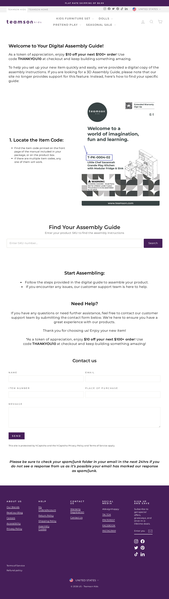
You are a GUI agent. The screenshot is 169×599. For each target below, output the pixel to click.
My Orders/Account (47, 508)
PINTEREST (108, 520)
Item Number (19, 388)
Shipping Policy (47, 521)
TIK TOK (106, 514)
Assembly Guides (43, 527)
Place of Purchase (101, 388)
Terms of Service (98, 445)
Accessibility (14, 523)
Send (16, 436)
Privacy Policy (76, 445)
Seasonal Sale (99, 24)
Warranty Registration (77, 510)
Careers (11, 518)
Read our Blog (15, 512)
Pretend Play (66, 24)
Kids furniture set (73, 18)
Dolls (104, 18)
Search (153, 243)
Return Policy (46, 515)
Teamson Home (38, 9)
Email (90, 372)
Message (15, 404)
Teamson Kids (17, 9)
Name (13, 372)
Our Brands (13, 507)
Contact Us (76, 517)
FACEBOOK (108, 525)
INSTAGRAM (109, 530)
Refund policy (14, 570)
